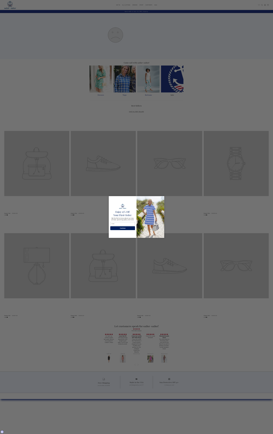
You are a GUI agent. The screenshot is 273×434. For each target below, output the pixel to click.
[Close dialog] (162, 198)
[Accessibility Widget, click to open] (2, 431)
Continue (122, 228)
